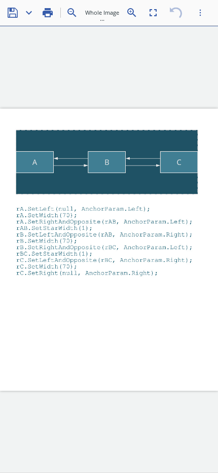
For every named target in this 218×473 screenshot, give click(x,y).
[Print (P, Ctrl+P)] (48, 13)
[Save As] (29, 13)
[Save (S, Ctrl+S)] (13, 13)
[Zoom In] (132, 13)
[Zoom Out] (72, 13)
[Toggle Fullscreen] (153, 13)
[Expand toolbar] (200, 13)
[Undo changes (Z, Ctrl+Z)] (176, 13)
